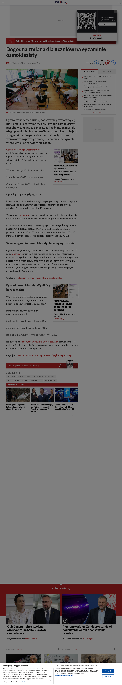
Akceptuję (108, 671)
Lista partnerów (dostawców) (64, 675)
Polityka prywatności (27, 682)
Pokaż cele (108, 676)
